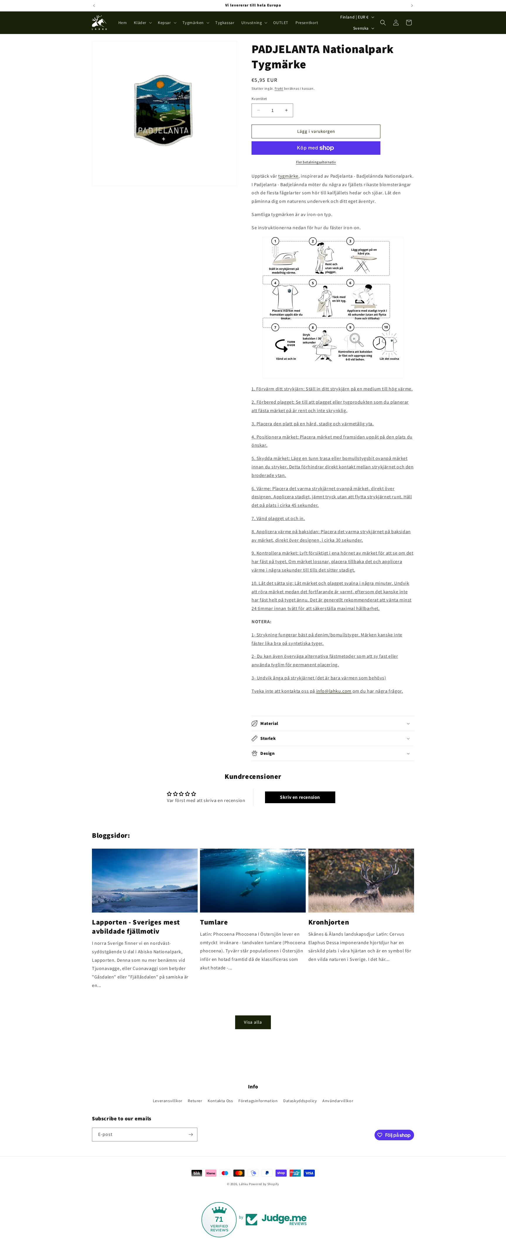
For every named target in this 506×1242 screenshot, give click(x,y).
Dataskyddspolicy (300, 1100)
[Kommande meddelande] (412, 5)
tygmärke (288, 176)
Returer (195, 1100)
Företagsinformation (258, 1100)
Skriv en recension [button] (300, 797)
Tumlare (214, 922)
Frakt (279, 88)
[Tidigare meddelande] (94, 5)
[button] (142, 22)
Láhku (244, 1184)
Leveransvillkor (167, 1100)
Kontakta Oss (220, 1100)
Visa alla (253, 1022)
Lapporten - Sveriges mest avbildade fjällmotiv (136, 927)
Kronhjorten (328, 922)
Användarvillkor (337, 1100)
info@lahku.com (333, 691)
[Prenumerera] (190, 1134)
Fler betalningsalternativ (316, 162)
